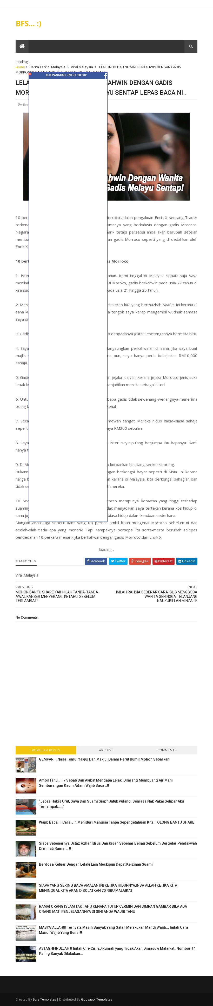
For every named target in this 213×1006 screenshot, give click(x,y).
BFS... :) (28, 23)
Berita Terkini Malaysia (47, 67)
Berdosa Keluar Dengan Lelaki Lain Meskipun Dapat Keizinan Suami (96, 864)
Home (20, 67)
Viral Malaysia (82, 67)
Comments (167, 750)
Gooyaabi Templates (96, 999)
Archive (106, 750)
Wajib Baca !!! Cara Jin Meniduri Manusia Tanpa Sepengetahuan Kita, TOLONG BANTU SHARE (116, 822)
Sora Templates (44, 999)
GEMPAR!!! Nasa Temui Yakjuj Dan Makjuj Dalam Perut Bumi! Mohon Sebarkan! (104, 759)
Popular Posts (46, 750)
